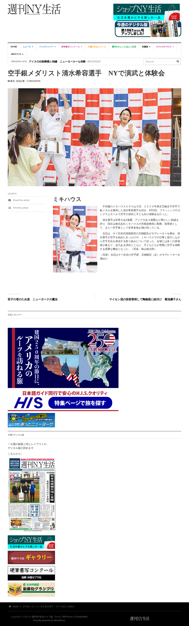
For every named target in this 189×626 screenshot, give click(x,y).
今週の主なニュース (97, 47)
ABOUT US (16, 54)
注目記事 (20, 81)
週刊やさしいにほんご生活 (124, 47)
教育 (12, 81)
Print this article (20, 208)
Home (14, 47)
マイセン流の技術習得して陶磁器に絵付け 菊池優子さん (145, 299)
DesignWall (81, 616)
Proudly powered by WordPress (49, 620)
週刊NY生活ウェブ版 (42, 616)
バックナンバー (46, 47)
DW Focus (67, 616)
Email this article (21, 200)
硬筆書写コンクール (70, 47)
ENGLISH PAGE (164, 47)
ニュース (27, 47)
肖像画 (145, 47)
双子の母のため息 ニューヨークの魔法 (33, 299)
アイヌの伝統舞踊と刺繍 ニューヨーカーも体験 (57, 61)
